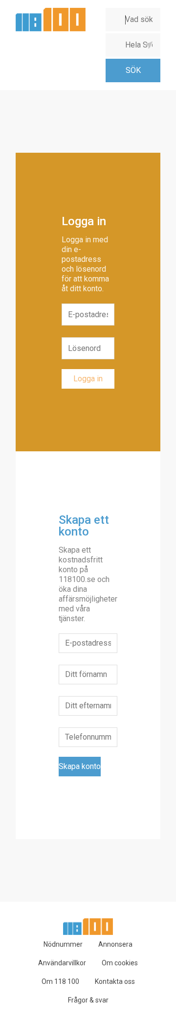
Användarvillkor (62, 963)
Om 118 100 (60, 981)
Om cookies (120, 963)
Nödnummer (63, 944)
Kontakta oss (115, 981)
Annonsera (115, 944)
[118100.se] (51, 11)
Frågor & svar (88, 1000)
